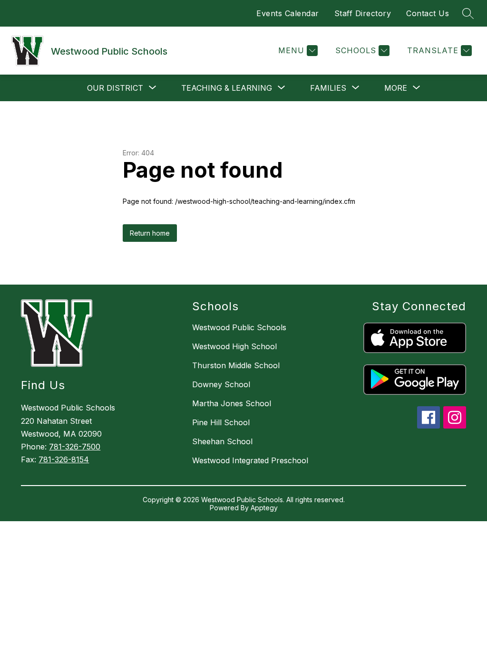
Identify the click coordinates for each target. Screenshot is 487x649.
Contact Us (427, 13)
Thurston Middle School (236, 365)
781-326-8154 (64, 459)
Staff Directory (362, 13)
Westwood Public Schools (239, 327)
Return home (150, 233)
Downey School (221, 384)
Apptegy (264, 508)
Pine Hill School (221, 422)
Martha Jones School (231, 403)
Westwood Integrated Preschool (250, 460)
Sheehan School (222, 441)
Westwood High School (234, 346)
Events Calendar (287, 13)
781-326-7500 (74, 446)
